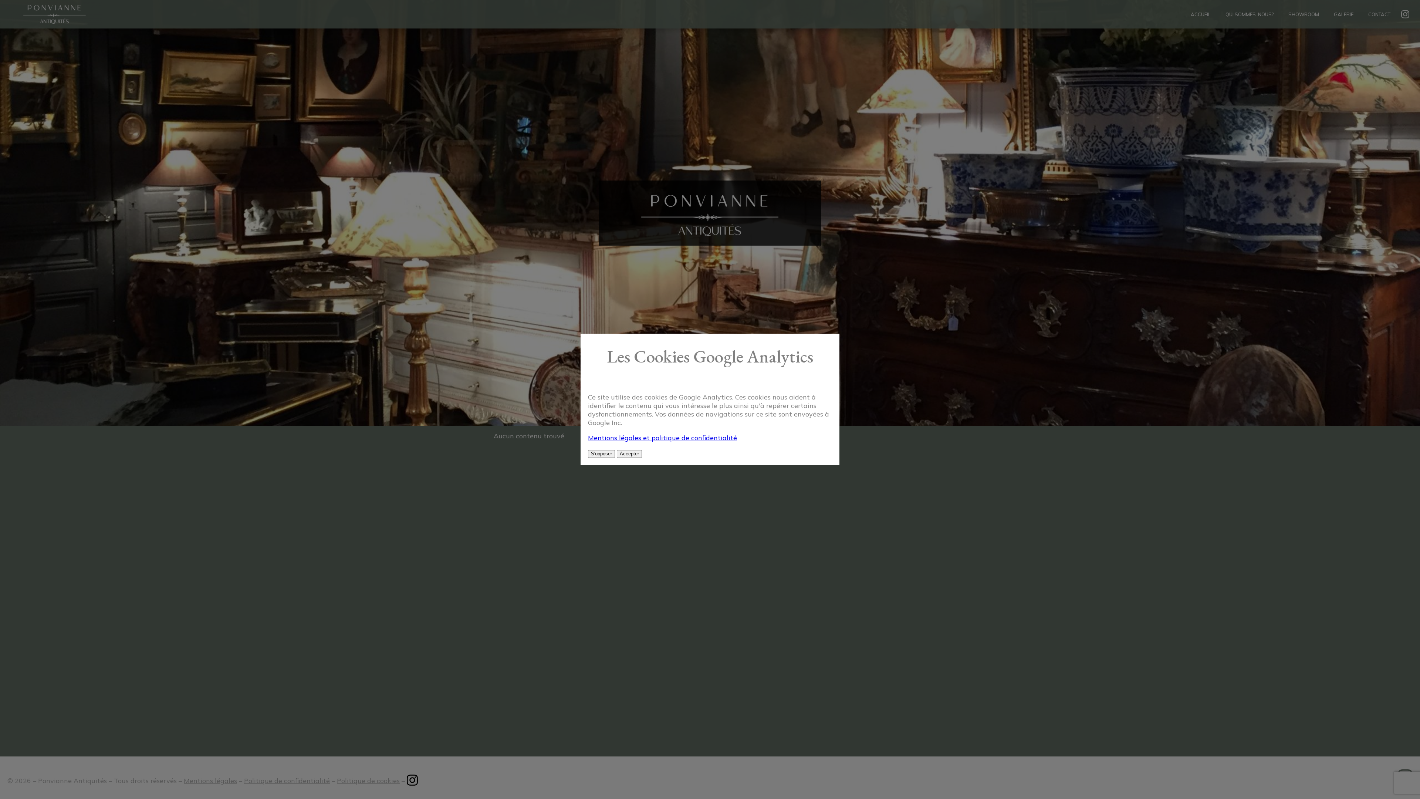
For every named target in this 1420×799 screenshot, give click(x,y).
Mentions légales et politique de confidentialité (662, 438)
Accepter (629, 454)
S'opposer (601, 454)
